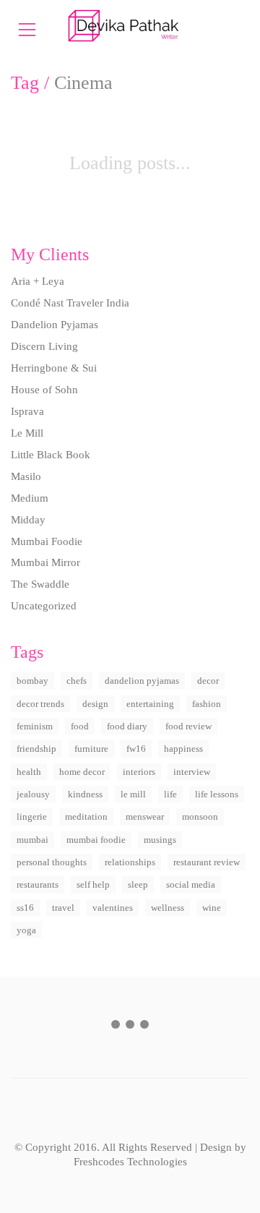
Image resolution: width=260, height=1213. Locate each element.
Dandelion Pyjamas (54, 324)
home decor (82, 771)
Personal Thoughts (52, 862)
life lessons (216, 794)
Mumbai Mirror (45, 562)
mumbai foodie (96, 839)
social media (190, 884)
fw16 (136, 748)
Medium (29, 498)
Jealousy (33, 794)
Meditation (86, 816)
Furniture (91, 748)
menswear (145, 816)
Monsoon (200, 816)
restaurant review (206, 862)
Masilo (26, 476)
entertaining (150, 703)
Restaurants (37, 884)
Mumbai (32, 839)
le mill (133, 794)
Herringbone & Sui (54, 368)
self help (93, 884)
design (95, 703)
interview (191, 771)
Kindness (85, 794)
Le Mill (27, 433)
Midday (28, 520)
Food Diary (127, 726)
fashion (206, 703)
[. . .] (130, 1027)
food (80, 726)
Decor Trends (40, 703)
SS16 (25, 907)
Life (170, 794)
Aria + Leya (37, 281)
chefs (76, 680)
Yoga (26, 930)
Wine (211, 907)
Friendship (36, 748)
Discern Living (44, 346)
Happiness (183, 748)
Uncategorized (44, 606)
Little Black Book (50, 454)
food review (188, 726)
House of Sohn (44, 389)
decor (208, 680)
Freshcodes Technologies (130, 1161)
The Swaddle (40, 584)
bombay (32, 680)
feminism (35, 726)
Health (29, 771)
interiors (139, 771)
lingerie (32, 816)
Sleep (138, 884)
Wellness (167, 907)
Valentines (112, 907)
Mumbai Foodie (46, 541)
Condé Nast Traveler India (70, 303)
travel (63, 907)
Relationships (130, 862)
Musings (160, 839)
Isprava (27, 411)
